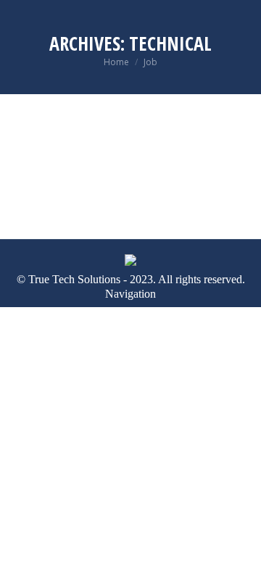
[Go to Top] (239, 543)
